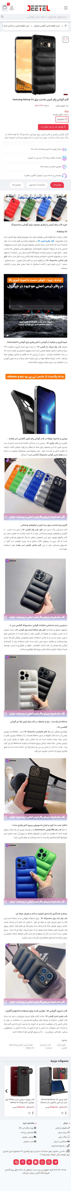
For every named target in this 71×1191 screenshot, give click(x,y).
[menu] (66, 8)
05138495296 (58, 1146)
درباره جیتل (63, 1132)
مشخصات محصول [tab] (37, 185)
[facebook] (36, 1162)
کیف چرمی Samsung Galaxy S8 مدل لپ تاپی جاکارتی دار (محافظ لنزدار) (54, 1101)
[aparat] (22, 1162)
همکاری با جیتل (60, 1141)
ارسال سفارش (28, 1137)
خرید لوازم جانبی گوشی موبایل (47, 26)
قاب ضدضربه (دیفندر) (46, 1047)
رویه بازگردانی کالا (26, 1128)
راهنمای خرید (29, 1123)
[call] (16, 1162)
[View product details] (65, 1113)
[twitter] (29, 1162)
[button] (64, 1091)
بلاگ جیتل (62, 1137)
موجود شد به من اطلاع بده (52, 127)
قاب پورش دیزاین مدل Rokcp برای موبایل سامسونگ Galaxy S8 (19, 1101)
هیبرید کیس (60, 106)
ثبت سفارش (28, 1141)
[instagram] (49, 1162)
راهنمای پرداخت (27, 1132)
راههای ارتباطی (61, 1128)
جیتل (65, 1123)
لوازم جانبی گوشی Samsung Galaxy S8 (21, 1047)
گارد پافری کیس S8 (45, 241)
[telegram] (55, 1162)
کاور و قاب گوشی (62, 1047)
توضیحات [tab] (57, 185)
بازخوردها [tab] (16, 185)
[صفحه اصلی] (66, 26)
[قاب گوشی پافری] (35, 788)
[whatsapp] (42, 1162)
